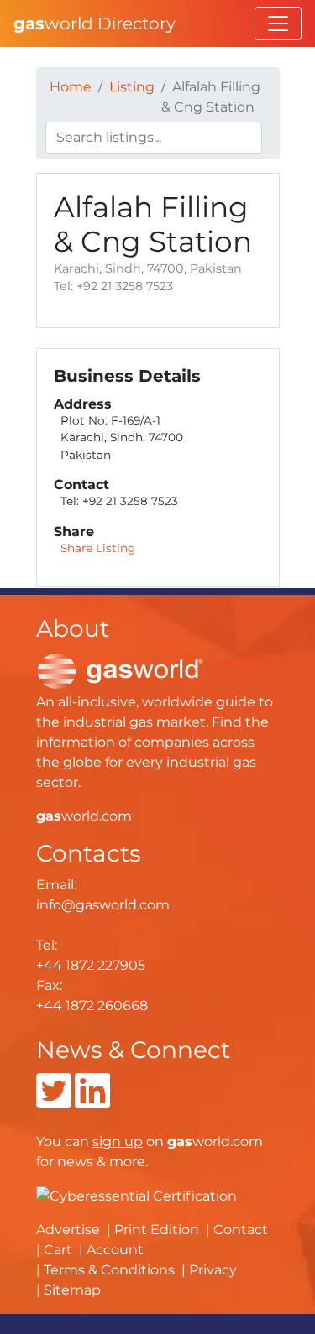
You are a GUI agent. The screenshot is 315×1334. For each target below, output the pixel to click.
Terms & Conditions (109, 1270)
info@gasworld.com (103, 905)
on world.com (177, 1141)
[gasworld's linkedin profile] (92, 1101)
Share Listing (97, 548)
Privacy (213, 1270)
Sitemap (72, 1290)
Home (71, 87)
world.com (84, 816)
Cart (58, 1250)
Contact (240, 1230)
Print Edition (156, 1230)
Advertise (68, 1230)
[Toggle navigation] (278, 23)
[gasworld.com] (120, 670)
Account (115, 1250)
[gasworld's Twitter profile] (53, 1101)
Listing (132, 87)
